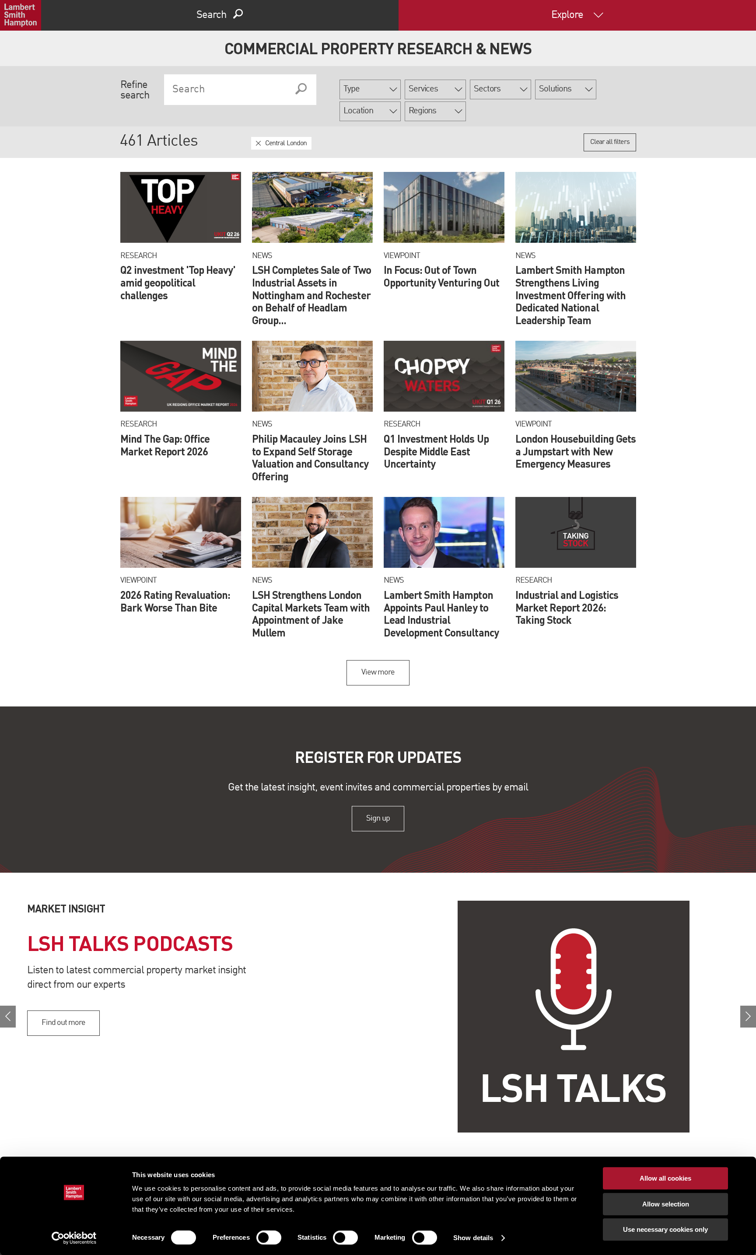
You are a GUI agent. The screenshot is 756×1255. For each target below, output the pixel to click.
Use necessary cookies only (665, 1229)
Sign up (377, 818)
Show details (473, 1237)
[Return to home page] (20, 15)
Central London (286, 143)
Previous (8, 1017)
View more (378, 672)
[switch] (268, 1238)
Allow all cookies (665, 1178)
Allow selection (665, 1204)
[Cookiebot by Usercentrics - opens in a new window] (74, 1238)
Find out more (63, 1023)
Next (748, 1017)
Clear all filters (610, 142)
